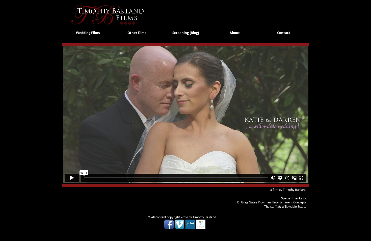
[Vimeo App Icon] (179, 224)
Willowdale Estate (294, 206)
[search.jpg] (200, 224)
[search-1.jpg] (190, 224)
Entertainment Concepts (289, 202)
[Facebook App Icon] (169, 224)
